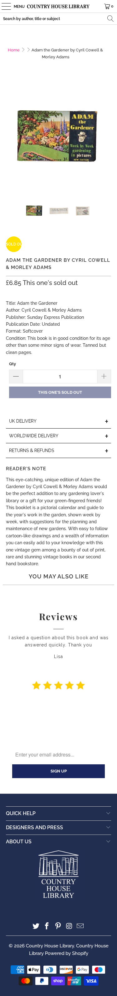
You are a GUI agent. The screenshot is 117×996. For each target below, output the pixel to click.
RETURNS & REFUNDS (58, 450)
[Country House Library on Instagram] (69, 926)
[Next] (106, 138)
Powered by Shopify (66, 953)
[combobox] (58, 19)
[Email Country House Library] (80, 926)
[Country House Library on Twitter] (36, 926)
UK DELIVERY (58, 421)
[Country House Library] (58, 6)
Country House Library (50, 946)
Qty (12, 363)
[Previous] (11, 138)
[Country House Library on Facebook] (47, 926)
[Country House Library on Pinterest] (58, 926)
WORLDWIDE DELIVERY (58, 436)
